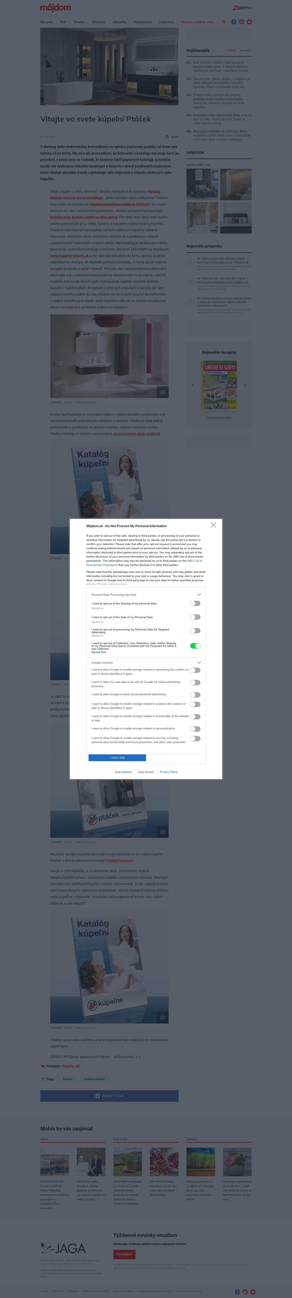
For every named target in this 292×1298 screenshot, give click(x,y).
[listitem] (146, 594)
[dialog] (146, 649)
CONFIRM (117, 757)
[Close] (215, 526)
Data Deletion (123, 771)
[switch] (195, 603)
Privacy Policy (168, 771)
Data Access (146, 771)
